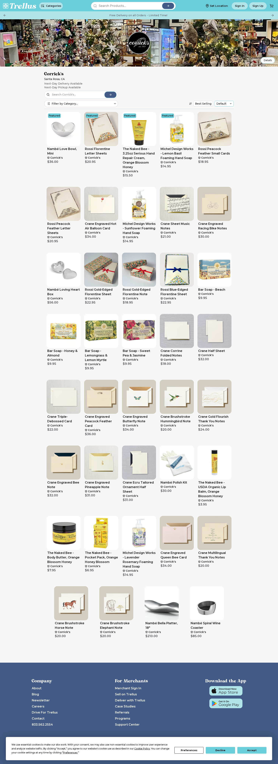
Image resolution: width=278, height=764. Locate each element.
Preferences (189, 750)
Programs (122, 718)
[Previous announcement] (5, 15)
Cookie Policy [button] (142, 748)
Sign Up (257, 6)
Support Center (127, 724)
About (36, 688)
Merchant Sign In (128, 688)
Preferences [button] (70, 752)
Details (268, 60)
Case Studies (125, 706)
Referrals (122, 712)
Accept (251, 750)
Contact (38, 718)
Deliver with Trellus (130, 700)
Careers (38, 706)
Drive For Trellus (45, 712)
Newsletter (41, 700)
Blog (35, 694)
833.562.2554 (42, 724)
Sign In (240, 6)
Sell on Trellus (126, 694)
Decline (220, 750)
